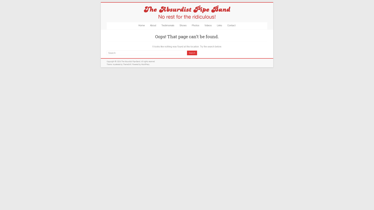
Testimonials (167, 25)
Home (141, 25)
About (153, 25)
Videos (208, 25)
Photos (195, 25)
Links (219, 25)
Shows (183, 25)
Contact (231, 25)
